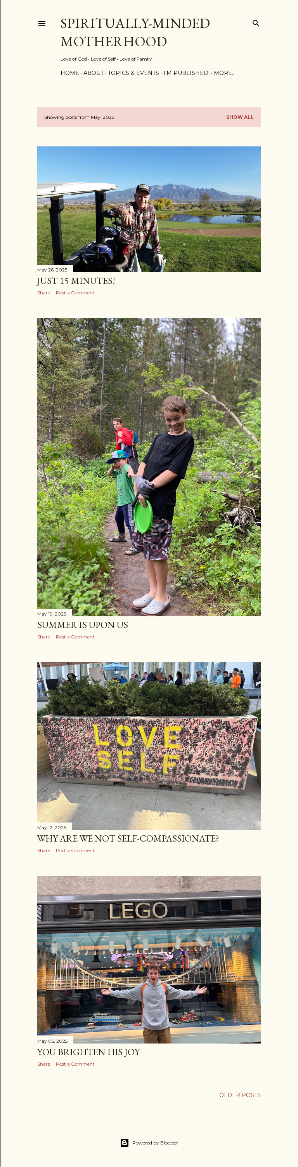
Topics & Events (133, 73)
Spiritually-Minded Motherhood (135, 32)
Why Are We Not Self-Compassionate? (128, 838)
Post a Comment (75, 293)
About (93, 73)
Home (70, 73)
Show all (240, 117)
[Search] (256, 21)
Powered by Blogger (155, 1143)
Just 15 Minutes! (76, 281)
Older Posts (240, 1095)
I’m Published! (186, 73)
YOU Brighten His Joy (88, 1052)
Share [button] (43, 293)
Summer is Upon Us (82, 625)
